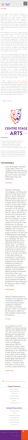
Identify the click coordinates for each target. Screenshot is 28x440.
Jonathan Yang (9, 370)
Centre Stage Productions (20, 81)
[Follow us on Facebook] (12, 435)
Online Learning (14, 402)
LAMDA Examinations (14, 415)
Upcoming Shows (14, 396)
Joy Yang (7, 318)
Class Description (14, 410)
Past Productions (14, 391)
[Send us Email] (16, 435)
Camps (14, 400)
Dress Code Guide (14, 420)
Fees (14, 413)
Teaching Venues (14, 417)
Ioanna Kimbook (9, 289)
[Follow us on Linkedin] (14, 435)
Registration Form (14, 398)
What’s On (14, 393)
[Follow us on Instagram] (18, 435)
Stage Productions (14, 389)
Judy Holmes (8, 182)
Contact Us (14, 424)
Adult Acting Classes (14, 422)
